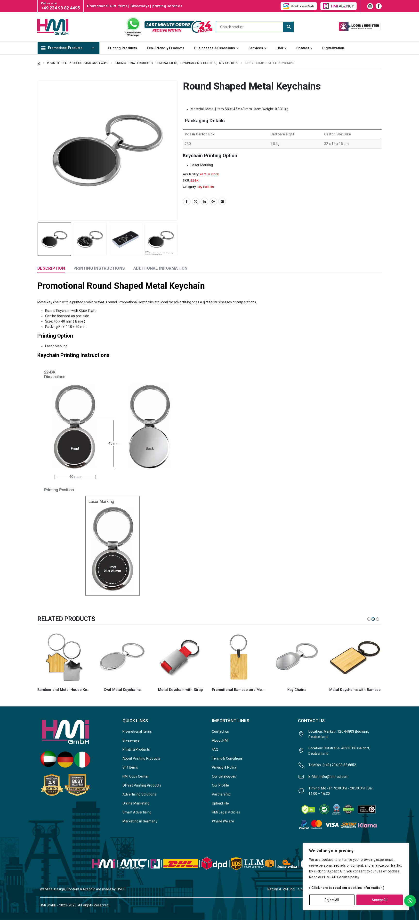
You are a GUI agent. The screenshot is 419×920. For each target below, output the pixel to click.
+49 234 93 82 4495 (60, 7)
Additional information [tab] (160, 268)
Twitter (196, 201)
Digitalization (333, 48)
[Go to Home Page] (38, 63)
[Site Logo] (61, 26)
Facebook (187, 201)
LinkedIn (204, 201)
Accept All (379, 900)
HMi (279, 48)
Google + (213, 201)
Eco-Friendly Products (165, 48)
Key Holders (205, 187)
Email (222, 201)
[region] (356, 876)
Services (256, 48)
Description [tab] (51, 268)
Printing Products (122, 48)
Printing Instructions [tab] (99, 268)
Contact (302, 48)
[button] (38, 150)
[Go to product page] (64, 657)
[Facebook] (379, 6)
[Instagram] (370, 6)
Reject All (331, 900)
